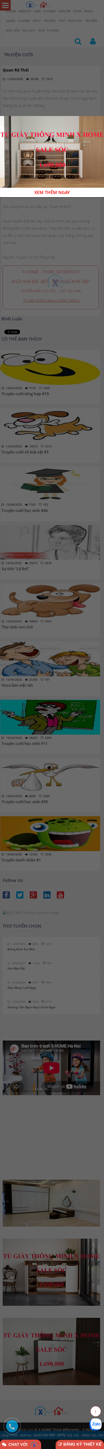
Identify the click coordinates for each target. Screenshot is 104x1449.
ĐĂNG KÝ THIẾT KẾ (82, 1444)
